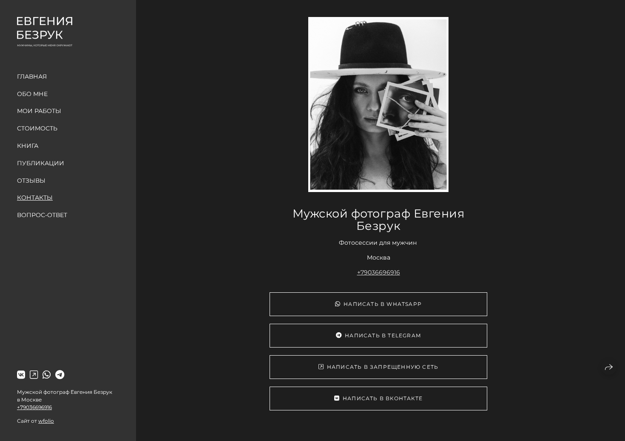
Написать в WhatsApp (383, 304)
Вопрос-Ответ (42, 215)
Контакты (35, 197)
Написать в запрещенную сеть (382, 367)
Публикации (40, 163)
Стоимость (37, 128)
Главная (32, 76)
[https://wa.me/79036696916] (47, 375)
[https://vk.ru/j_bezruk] (21, 375)
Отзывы (31, 180)
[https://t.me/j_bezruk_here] (59, 375)
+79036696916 (34, 407)
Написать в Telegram (383, 335)
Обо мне (32, 94)
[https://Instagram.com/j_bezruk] (34, 375)
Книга (27, 146)
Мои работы (39, 111)
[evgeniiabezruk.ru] (44, 32)
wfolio (46, 421)
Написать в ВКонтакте (383, 398)
